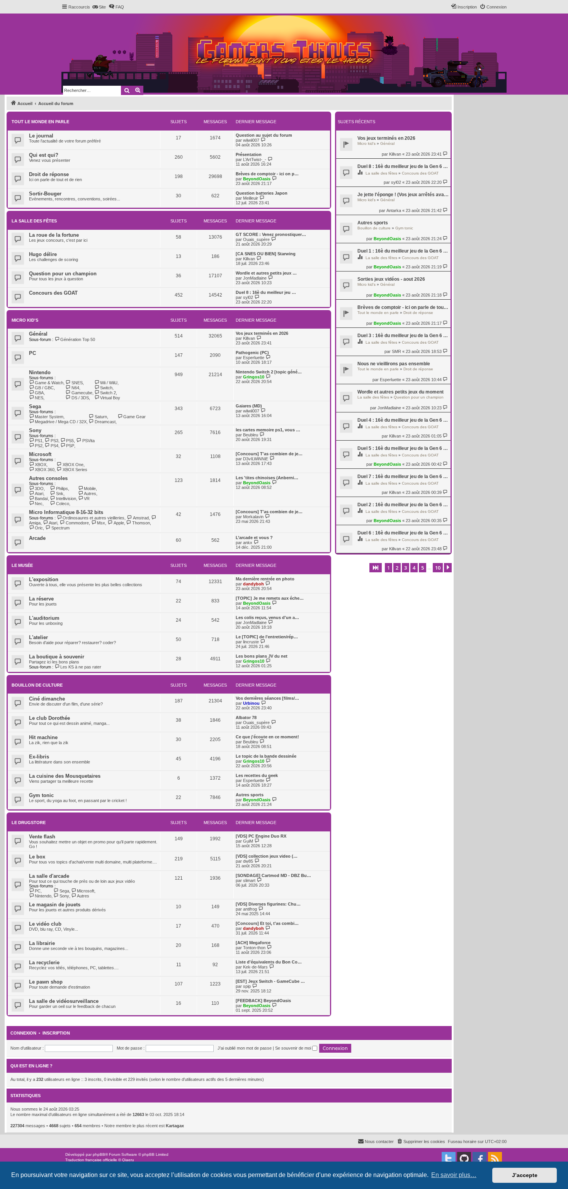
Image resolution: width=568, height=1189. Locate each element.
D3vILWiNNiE (255, 458)
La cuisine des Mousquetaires (64, 776)
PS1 (39, 440)
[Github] (464, 1159)
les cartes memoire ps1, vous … (268, 429)
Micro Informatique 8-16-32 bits (66, 512)
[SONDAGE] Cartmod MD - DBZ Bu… (273, 875)
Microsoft (40, 454)
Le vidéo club (45, 924)
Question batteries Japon (261, 193)
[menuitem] (99, 7)
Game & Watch (49, 382)
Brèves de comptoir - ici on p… (267, 173)
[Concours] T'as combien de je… (269, 453)
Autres (90, 493)
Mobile (90, 488)
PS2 (39, 445)
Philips (62, 488)
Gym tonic (404, 228)
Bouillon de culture (374, 228)
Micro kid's (366, 143)
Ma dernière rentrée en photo (265, 579)
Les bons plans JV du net (261, 656)
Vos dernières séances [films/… (267, 698)
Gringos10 (253, 377)
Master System (49, 416)
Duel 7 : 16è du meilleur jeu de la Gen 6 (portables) (403, 476)
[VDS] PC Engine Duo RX (261, 836)
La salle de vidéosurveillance (64, 1001)
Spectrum (60, 528)
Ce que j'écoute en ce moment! (267, 736)
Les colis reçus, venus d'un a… (267, 617)
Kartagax (175, 1125)
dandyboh (253, 584)
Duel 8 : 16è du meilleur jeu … (266, 292)
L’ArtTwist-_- (254, 159)
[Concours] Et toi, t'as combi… (267, 923)
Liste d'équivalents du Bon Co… (269, 962)
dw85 (248, 861)
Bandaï (41, 498)
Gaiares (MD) (249, 406)
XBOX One (73, 464)
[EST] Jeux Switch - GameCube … (270, 981)
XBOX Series (75, 469)
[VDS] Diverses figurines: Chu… (268, 904)
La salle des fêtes (381, 173)
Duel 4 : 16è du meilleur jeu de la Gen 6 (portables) (403, 420)
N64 (75, 387)
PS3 (54, 440)
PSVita (88, 440)
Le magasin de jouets (54, 904)
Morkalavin (253, 516)
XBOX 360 (44, 469)
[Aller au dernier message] (446, 153)
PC (32, 353)
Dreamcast (105, 421)
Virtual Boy (110, 397)
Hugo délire (43, 254)
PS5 (70, 440)
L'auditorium (44, 618)
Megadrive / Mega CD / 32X (61, 421)
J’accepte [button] (524, 1175)
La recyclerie (44, 962)
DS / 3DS (79, 397)
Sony (35, 430)
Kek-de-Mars (255, 967)
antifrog (250, 909)
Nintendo (40, 372)
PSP (70, 445)
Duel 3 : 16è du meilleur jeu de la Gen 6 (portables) (403, 335)
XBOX (40, 464)
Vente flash (42, 837)
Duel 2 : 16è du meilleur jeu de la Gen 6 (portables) (403, 504)
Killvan (395, 154)
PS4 (54, 445)
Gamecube (81, 392)
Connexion (23, 1033)
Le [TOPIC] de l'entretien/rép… (267, 636)
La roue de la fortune (54, 235)
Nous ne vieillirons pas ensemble (393, 363)
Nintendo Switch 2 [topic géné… (269, 372)
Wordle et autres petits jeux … (266, 273)
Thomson (141, 523)
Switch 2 (108, 392)
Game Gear (134, 416)
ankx (247, 542)
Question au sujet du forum (264, 135)
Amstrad (140, 518)
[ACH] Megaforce (253, 942)
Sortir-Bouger (45, 194)
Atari (39, 493)
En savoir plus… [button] (453, 1175)
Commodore (77, 523)
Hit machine (43, 737)
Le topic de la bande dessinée (266, 756)
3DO (39, 488)
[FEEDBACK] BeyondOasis (263, 1000)
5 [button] (422, 567)
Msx (101, 523)
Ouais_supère (256, 239)
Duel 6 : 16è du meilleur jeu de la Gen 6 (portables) (403, 533)
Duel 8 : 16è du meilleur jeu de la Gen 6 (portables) (403, 166)
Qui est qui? (43, 155)
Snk (59, 493)
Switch (106, 387)
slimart (249, 880)
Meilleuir (250, 198)
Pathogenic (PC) (252, 352)
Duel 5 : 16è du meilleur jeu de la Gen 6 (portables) (403, 448)
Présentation (249, 154)
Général (387, 143)
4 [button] (414, 567)
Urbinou (251, 703)
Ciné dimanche (47, 699)
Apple (119, 523)
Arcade (37, 538)
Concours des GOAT (420, 173)
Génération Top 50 (77, 339)
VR (87, 498)
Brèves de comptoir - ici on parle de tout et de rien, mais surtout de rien (403, 307)
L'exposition (43, 579)
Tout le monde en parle (378, 312)
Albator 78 (246, 717)
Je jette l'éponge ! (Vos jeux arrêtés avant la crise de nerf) (403, 194)
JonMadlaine (389, 407)
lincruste (251, 641)
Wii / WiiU (108, 382)
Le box (37, 857)
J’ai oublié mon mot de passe (245, 1048)
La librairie (42, 943)
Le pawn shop (46, 982)
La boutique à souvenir (56, 657)
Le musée (22, 565)
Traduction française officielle (91, 1160)
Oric (39, 528)
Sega (35, 406)
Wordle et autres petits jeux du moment (400, 392)
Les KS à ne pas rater (80, 667)
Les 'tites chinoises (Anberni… (267, 477)
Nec (39, 503)
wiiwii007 (251, 140)
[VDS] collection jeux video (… (267, 856)
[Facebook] (479, 1159)
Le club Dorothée (49, 718)
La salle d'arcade (49, 876)
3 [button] (405, 567)
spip (247, 986)
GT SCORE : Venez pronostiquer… (271, 234)
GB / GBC (44, 387)
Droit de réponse (418, 312)
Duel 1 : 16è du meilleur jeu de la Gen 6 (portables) (403, 251)
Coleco (62, 503)
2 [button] (397, 567)
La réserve (41, 599)
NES (39, 397)
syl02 (396, 182)
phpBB (99, 1154)
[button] (375, 567)
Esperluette (390, 379)
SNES (76, 382)
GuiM (248, 841)
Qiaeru (128, 1160)
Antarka (393, 210)
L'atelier (38, 637)
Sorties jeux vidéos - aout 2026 (391, 279)
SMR (396, 351)
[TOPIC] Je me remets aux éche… (270, 598)
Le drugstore (29, 822)
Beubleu (250, 435)
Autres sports (372, 223)
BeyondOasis (387, 238)
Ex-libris (39, 757)
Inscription (56, 1033)
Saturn (101, 416)
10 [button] (437, 567)
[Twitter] (449, 1159)
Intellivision (66, 498)
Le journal (41, 136)
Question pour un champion (419, 397)
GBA (39, 392)
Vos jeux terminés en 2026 (386, 138)
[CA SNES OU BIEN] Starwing (266, 253)
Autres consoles (48, 478)
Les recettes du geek (257, 775)
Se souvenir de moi (293, 1048)
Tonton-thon (254, 947)
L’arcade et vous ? (254, 537)
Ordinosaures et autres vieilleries (93, 518)
